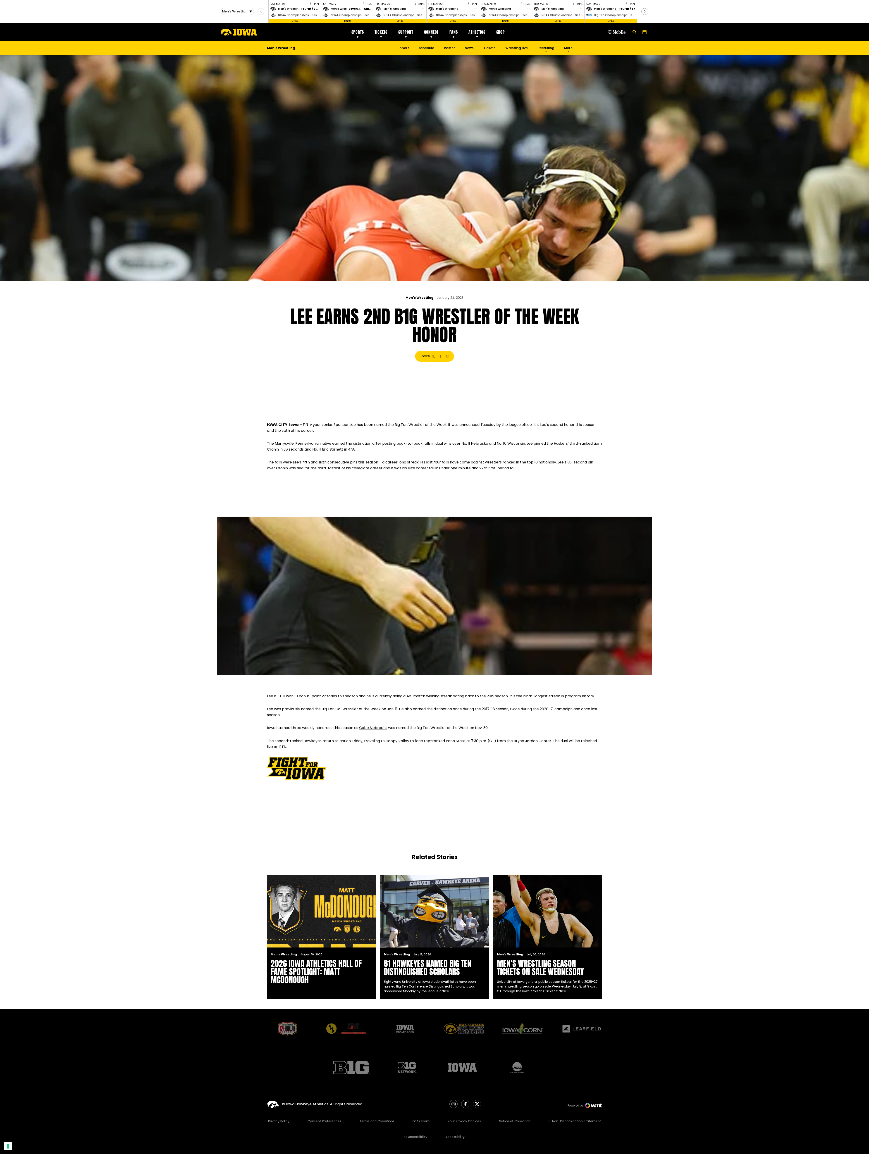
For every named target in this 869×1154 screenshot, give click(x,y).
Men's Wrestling (419, 297)
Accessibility (455, 1137)
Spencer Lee (345, 424)
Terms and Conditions (376, 1121)
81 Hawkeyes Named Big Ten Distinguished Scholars (427, 967)
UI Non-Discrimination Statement (575, 1121)
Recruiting (546, 48)
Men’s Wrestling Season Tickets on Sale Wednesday (540, 967)
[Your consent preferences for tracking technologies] (8, 1146)
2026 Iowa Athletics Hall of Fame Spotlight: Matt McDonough (316, 971)
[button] (644, 11)
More (568, 48)
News (469, 48)
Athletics (476, 32)
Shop (500, 32)
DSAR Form (421, 1121)
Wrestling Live (516, 49)
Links (295, 21)
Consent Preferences (324, 1121)
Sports (357, 32)
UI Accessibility (415, 1137)
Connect (431, 32)
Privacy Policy (278, 1121)
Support (405, 32)
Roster (449, 48)
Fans (453, 32)
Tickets (381, 32)
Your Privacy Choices (464, 1121)
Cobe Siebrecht (373, 727)
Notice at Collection (514, 1121)
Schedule (426, 48)
